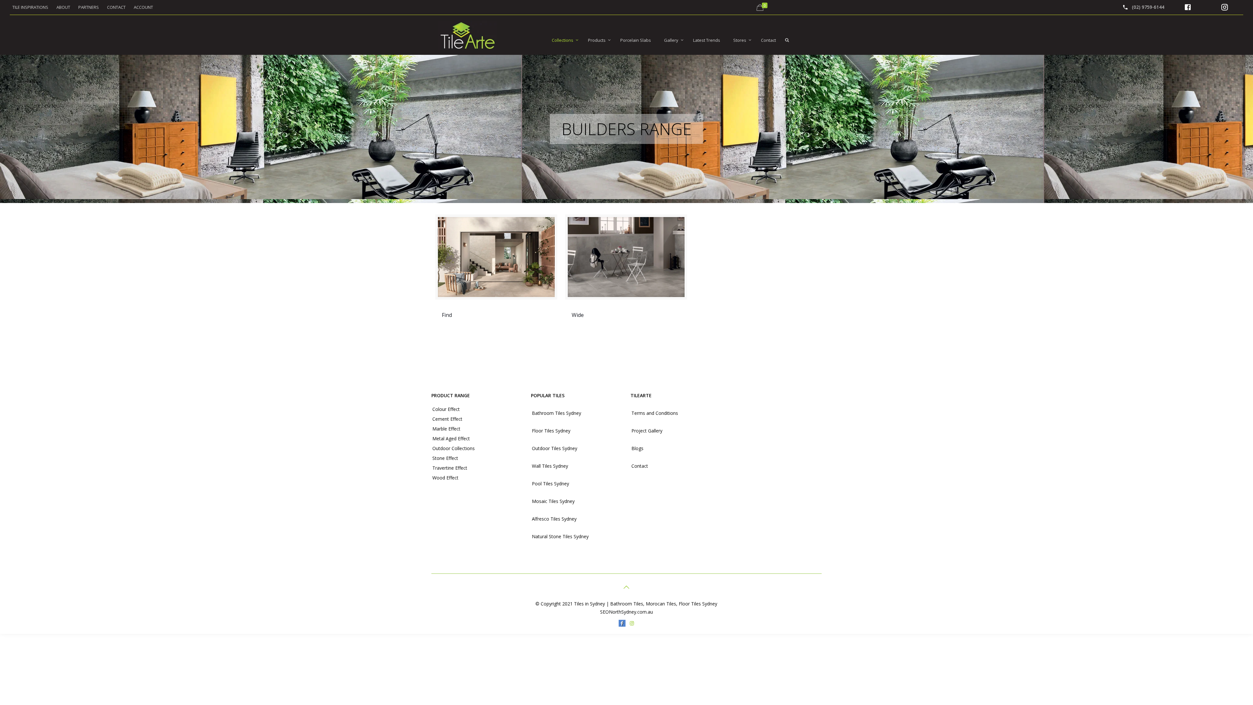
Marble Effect (446, 429)
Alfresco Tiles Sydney (554, 519)
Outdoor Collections (453, 448)
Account (143, 7)
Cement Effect (447, 419)
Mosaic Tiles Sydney (553, 501)
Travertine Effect (449, 468)
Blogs (637, 448)
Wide (578, 315)
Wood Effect (445, 478)
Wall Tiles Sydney (550, 466)
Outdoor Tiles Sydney (554, 448)
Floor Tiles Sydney (551, 431)
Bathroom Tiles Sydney (556, 413)
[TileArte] (467, 35)
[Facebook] (622, 623)
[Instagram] (631, 623)
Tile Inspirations (30, 7)
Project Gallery (646, 431)
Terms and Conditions (654, 413)
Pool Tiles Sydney (550, 483)
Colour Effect (446, 409)
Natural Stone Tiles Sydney (560, 536)
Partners (88, 7)
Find (447, 315)
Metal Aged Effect (451, 438)
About (63, 7)
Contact (116, 7)
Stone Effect (445, 458)
